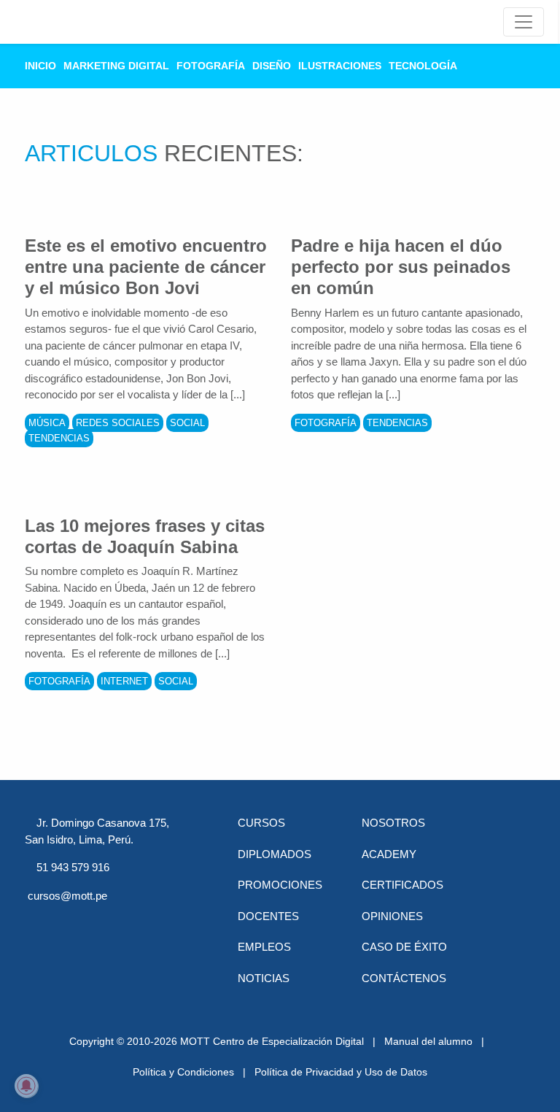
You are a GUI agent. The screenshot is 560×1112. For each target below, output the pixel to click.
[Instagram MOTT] (39, 966)
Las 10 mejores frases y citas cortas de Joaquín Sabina (145, 536)
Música (47, 422)
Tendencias (59, 438)
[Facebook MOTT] (39, 922)
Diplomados (274, 854)
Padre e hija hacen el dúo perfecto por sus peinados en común (400, 267)
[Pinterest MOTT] (153, 922)
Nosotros (393, 822)
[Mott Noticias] (523, 21)
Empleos (264, 947)
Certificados (402, 885)
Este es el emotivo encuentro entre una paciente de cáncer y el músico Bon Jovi (146, 267)
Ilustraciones (339, 66)
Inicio (40, 66)
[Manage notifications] (26, 1085)
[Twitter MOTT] (77, 922)
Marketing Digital (116, 66)
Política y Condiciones (183, 1072)
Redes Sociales (118, 422)
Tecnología (423, 66)
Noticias (263, 978)
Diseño (271, 66)
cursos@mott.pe (67, 895)
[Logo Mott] (66, 22)
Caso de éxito (404, 947)
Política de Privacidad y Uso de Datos (340, 1072)
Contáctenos (404, 978)
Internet (124, 681)
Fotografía (210, 66)
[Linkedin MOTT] (115, 922)
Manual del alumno (428, 1041)
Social (187, 422)
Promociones (280, 885)
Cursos (261, 822)
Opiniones (392, 916)
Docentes (268, 916)
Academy (389, 854)
